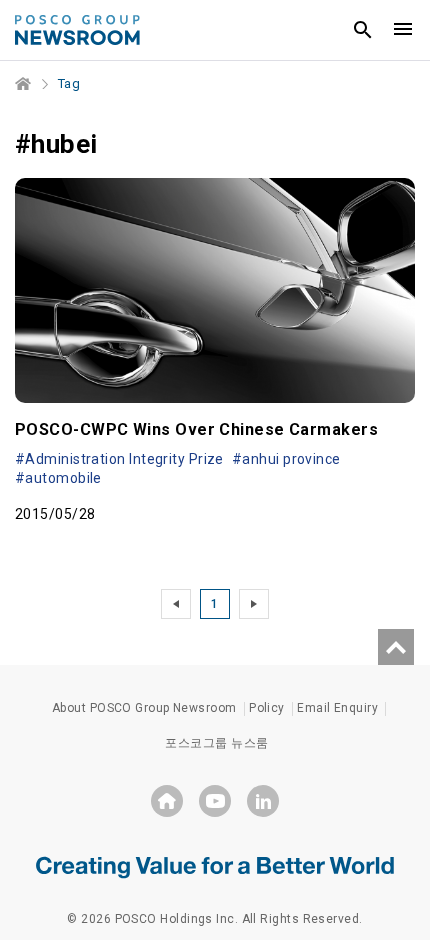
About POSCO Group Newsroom (144, 708)
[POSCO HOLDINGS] (167, 801)
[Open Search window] (363, 30)
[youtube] (215, 801)
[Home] (24, 84)
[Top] (396, 647)
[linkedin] (263, 801)
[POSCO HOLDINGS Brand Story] (215, 866)
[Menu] (403, 30)
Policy (267, 708)
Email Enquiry (337, 708)
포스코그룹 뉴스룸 (216, 743)
